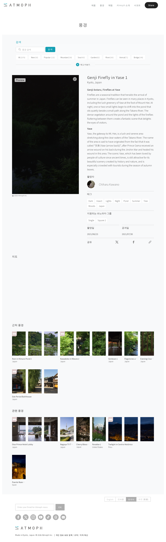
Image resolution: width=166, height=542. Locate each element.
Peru (110, 447)
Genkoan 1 (113, 358)
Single (91, 220)
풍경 (102, 5)
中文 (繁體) (143, 499)
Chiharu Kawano (109, 184)
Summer (136, 200)
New (34, 57)
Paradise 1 (96, 444)
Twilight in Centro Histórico (120, 444)
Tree (146, 200)
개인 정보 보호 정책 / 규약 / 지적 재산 (72, 535)
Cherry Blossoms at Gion (83, 444)
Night (117, 200)
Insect (99, 200)
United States (97, 447)
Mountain (66, 57)
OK (60, 507)
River (109, 57)
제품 (93, 5)
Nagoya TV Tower (67, 444)
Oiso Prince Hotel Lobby (22, 444)
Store (151, 5)
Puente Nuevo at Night (19, 482)
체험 (110, 5)
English (110, 499)
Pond (126, 200)
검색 (50, 49)
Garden (95, 57)
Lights (108, 200)
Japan (98, 82)
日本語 (121, 499)
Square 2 (102, 220)
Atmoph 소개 (123, 5)
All (21, 57)
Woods (91, 206)
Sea (81, 57)
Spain (14, 484)
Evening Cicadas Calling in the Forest (147, 358)
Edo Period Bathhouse (22, 396)
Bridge (138, 57)
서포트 (137, 5)
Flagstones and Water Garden (131, 358)
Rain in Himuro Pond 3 (22, 358)
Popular (49, 57)
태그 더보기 (85, 64)
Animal (123, 57)
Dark (90, 200)
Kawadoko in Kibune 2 (69, 358)
